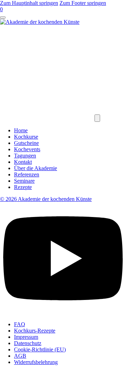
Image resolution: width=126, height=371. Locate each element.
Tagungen (25, 156)
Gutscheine (26, 143)
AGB (20, 356)
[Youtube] (63, 312)
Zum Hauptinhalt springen (29, 3)
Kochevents (27, 149)
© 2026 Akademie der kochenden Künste (46, 199)
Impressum (26, 337)
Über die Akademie (35, 168)
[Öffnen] (3, 17)
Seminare (24, 181)
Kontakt (23, 162)
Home (21, 130)
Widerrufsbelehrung (36, 362)
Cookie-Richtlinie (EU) (40, 349)
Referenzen (26, 174)
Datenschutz (27, 343)
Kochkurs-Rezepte (34, 331)
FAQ (19, 324)
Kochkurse (26, 137)
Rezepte (23, 187)
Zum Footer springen (82, 3)
